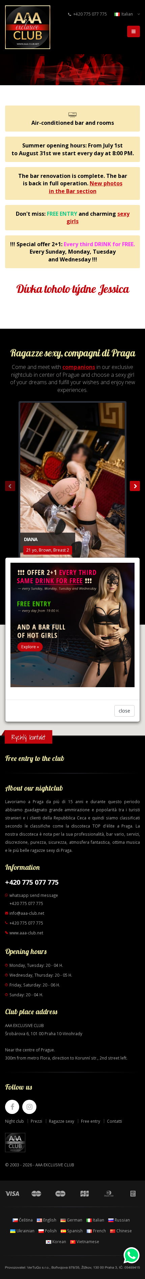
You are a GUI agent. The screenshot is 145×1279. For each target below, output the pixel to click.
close (124, 710)
